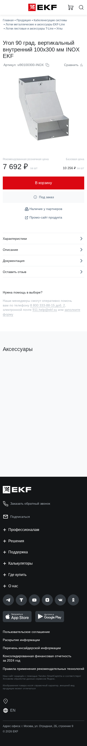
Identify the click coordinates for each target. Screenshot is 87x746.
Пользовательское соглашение (26, 632)
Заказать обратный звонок (30, 503)
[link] (8, 599)
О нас (13, 586)
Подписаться (20, 516)
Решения (16, 541)
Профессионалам (23, 530)
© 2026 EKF (10, 731)
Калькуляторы (20, 563)
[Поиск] (81, 7)
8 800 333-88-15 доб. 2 (47, 305)
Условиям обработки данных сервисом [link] (24, 678)
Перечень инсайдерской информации (32, 648)
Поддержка (18, 552)
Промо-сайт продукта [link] (45, 217)
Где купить (17, 575)
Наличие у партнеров (45, 209)
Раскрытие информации (21, 640)
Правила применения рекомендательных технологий (43, 669)
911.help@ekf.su (44, 310)
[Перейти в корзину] (70, 7)
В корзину (20, 454)
